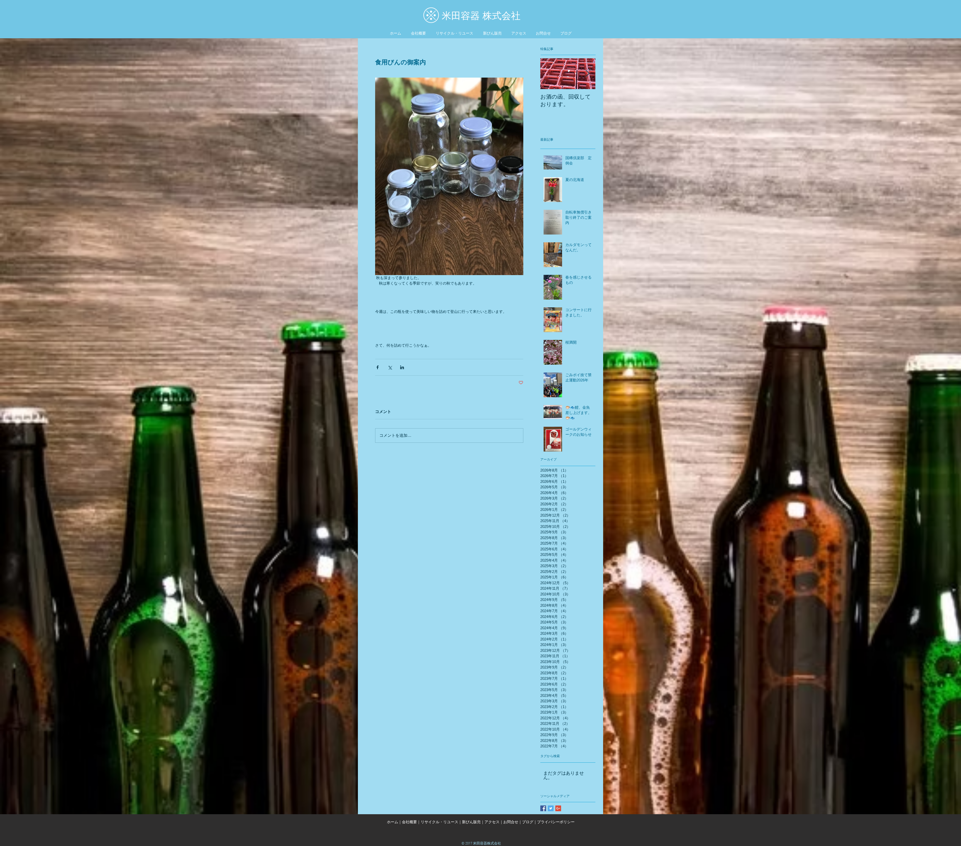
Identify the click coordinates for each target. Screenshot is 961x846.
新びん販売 (471, 822)
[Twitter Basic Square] (551, 808)
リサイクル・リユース (439, 822)
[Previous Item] (548, 74)
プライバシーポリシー (556, 822)
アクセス (492, 822)
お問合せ (510, 822)
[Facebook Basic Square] (543, 808)
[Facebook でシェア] (377, 367)
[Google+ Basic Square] (558, 808)
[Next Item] (587, 74)
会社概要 (409, 822)
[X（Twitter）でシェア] (389, 367)
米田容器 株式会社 (481, 16)
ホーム (392, 822)
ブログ (527, 822)
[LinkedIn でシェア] (402, 367)
